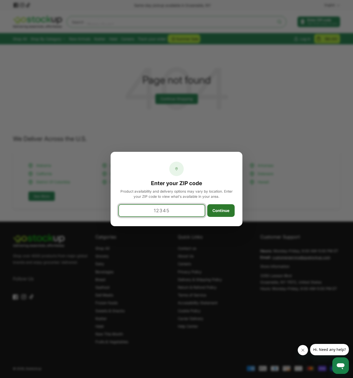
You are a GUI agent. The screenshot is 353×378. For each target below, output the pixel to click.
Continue (220, 210)
